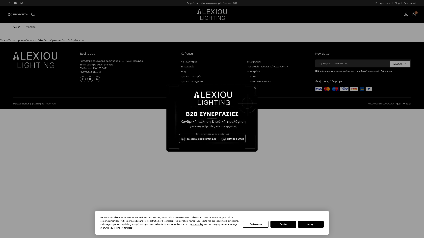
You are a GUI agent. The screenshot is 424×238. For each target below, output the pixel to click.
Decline (283, 224)
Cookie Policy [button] (197, 224)
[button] (253, 89)
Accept (310, 224)
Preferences (256, 224)
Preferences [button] (127, 228)
